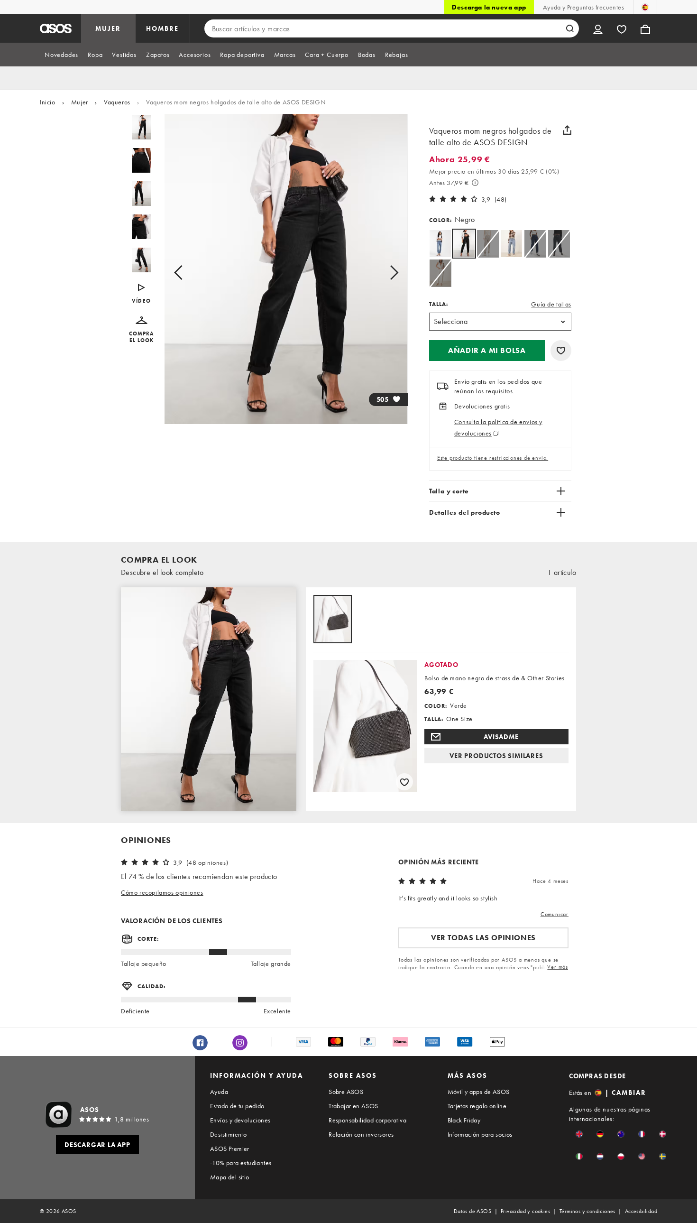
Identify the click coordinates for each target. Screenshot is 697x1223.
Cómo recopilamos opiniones (162, 892)
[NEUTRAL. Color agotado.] (488, 244)
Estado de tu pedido (237, 1106)
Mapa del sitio (229, 1177)
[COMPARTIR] (567, 130)
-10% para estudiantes (240, 1162)
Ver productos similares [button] (496, 755)
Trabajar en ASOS (353, 1106)
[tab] (61, 54)
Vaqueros (117, 102)
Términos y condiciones (587, 1211)
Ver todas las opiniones (483, 938)
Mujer (79, 102)
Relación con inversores (361, 1134)
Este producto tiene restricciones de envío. (492, 458)
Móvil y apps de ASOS (479, 1091)
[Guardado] (621, 28)
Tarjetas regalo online (477, 1106)
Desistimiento (228, 1134)
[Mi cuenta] (598, 28)
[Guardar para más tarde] (560, 350)
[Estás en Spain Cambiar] (645, 7)
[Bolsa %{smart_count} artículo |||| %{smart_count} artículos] (645, 28)
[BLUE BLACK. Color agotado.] (559, 244)
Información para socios (480, 1134)
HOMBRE (162, 28)
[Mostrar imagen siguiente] (383, 272)
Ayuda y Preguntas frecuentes (583, 7)
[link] (464, 244)
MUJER (108, 28)
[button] (141, 329)
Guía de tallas (551, 304)
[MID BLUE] (440, 244)
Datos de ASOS (472, 1211)
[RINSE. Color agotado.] (535, 244)
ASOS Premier (229, 1148)
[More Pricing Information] (475, 182)
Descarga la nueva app (489, 7)
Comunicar (555, 914)
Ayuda (219, 1091)
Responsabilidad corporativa (367, 1120)
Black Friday (464, 1120)
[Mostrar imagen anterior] (189, 272)
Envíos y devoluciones (240, 1120)
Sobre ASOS (346, 1091)
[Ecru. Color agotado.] (440, 273)
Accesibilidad (641, 1211)
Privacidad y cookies (525, 1211)
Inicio (47, 102)
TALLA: (438, 304)
